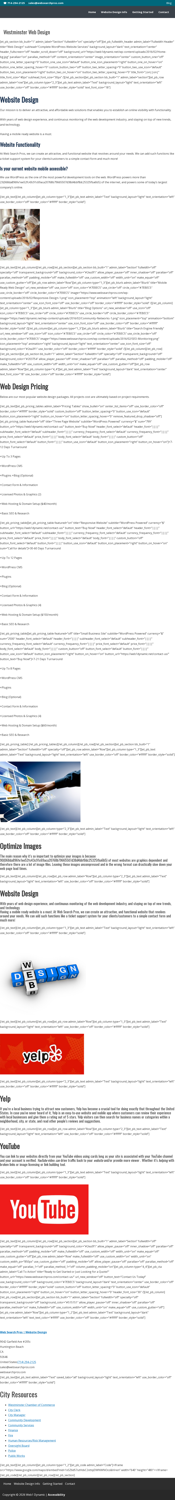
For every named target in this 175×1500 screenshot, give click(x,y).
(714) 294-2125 (26, 1362)
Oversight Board (18, 1446)
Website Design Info (114, 12)
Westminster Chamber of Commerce (31, 1405)
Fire (10, 1435)
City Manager (16, 1415)
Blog (169, 3)
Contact (163, 12)
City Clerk (14, 1410)
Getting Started (142, 12)
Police (12, 1451)
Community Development (24, 1420)
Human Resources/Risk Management (32, 1440)
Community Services (21, 1425)
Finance (13, 1430)
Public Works (16, 1456)
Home (92, 12)
